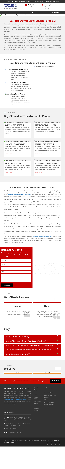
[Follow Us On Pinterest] (59, 444)
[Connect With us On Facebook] (47, 444)
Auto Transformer (13, 163)
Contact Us (55, 381)
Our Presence (37, 405)
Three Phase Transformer (46, 163)
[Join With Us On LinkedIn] (55, 444)
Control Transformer (14, 125)
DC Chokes (46, 400)
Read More (8, 136)
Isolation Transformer (15, 144)
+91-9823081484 (38, 1)
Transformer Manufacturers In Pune (16, 388)
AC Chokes (46, 397)
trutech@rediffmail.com (53, 1)
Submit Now (7, 285)
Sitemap (36, 403)
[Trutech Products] (10, 6)
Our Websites (37, 410)
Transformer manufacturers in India (42, 236)
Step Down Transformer (45, 125)
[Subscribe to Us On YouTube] (51, 444)
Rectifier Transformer (44, 144)
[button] (5, 15)
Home (35, 394)
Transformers (37, 401)
